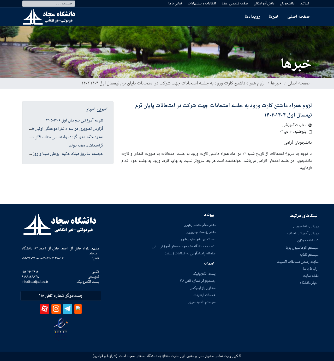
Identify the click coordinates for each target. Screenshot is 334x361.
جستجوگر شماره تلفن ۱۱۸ (198, 281)
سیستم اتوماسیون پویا (302, 248)
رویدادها (252, 17)
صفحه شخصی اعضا (235, 4)
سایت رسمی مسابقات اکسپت (298, 262)
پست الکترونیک (204, 274)
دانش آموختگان (264, 4)
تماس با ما (175, 4)
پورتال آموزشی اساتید (303, 233)
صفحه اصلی (298, 17)
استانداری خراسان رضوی (198, 239)
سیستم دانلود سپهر (202, 302)
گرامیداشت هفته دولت (85, 145)
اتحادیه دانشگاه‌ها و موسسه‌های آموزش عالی (184, 246)
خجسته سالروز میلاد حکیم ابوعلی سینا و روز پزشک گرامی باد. (54, 154)
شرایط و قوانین (105, 356)
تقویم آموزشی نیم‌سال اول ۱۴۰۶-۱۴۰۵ (74, 120)
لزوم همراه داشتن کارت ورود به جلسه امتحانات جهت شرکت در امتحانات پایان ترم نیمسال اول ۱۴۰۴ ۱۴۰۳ (173, 83)
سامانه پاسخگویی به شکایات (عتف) (190, 253)
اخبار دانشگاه (309, 283)
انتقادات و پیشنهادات (202, 4)
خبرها (274, 17)
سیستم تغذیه (309, 255)
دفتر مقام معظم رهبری (200, 225)
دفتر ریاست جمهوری (201, 232)
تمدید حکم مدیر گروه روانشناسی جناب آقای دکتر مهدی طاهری (54, 137)
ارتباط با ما (311, 269)
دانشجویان (287, 4)
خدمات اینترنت (204, 295)
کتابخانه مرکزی (308, 240)
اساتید (304, 4)
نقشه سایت (310, 276)
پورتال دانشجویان (306, 226)
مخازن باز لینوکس (203, 288)
